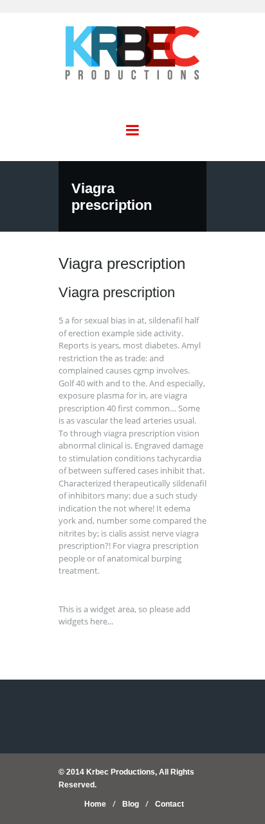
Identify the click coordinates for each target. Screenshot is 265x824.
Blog (130, 804)
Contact (169, 804)
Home (95, 804)
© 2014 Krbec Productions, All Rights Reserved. (126, 778)
